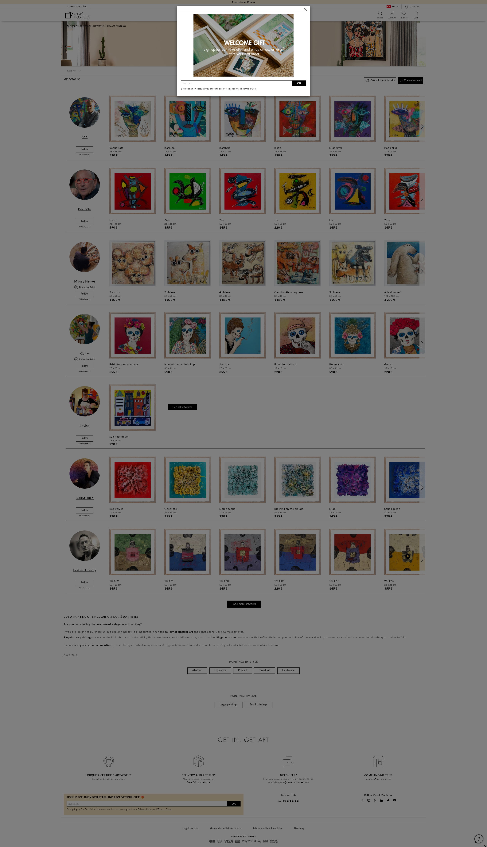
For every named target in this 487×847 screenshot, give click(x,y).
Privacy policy (230, 88)
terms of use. (249, 88)
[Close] (305, 9)
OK (299, 83)
